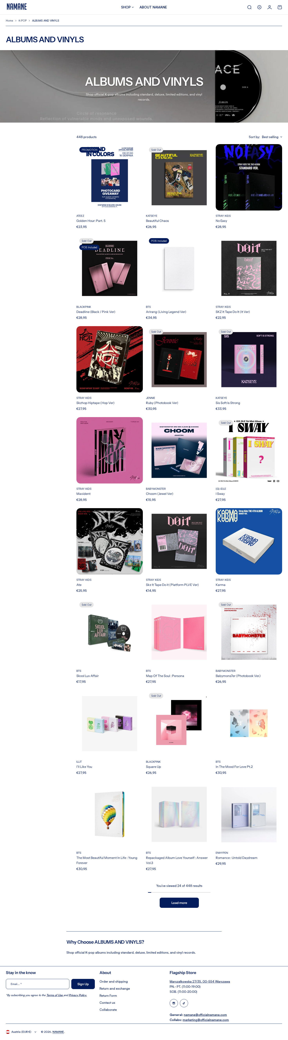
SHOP (126, 7)
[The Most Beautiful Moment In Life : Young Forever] (109, 814)
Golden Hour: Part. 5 (90, 221)
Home (9, 20)
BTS (148, 306)
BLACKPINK (83, 306)
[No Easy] (249, 177)
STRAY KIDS (223, 215)
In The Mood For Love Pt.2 (234, 767)
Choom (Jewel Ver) (159, 494)
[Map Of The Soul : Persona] (179, 632)
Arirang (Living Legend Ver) (166, 312)
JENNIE (150, 397)
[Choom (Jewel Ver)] (179, 450)
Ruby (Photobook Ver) (162, 403)
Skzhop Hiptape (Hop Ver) (95, 403)
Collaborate (108, 1010)
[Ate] (109, 541)
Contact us (107, 1003)
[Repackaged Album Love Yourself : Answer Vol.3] (179, 814)
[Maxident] (109, 450)
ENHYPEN (222, 852)
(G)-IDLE (221, 488)
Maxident (83, 494)
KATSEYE (151, 215)
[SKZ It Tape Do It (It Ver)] (249, 268)
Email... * (16, 984)
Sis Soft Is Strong (228, 403)
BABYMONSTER (156, 488)
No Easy (221, 221)
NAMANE (58, 1031)
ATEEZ (80, 215)
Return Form (108, 996)
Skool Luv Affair (87, 676)
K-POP (23, 20)
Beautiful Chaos (157, 221)
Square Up (153, 767)
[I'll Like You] (109, 723)
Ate (79, 585)
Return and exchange (115, 988)
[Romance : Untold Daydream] (249, 814)
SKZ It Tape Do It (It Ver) (233, 312)
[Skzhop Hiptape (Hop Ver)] (109, 359)
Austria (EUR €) (21, 1032)
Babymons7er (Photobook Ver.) (238, 676)
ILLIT (79, 761)
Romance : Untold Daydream (236, 858)
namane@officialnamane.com (205, 1015)
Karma (221, 585)
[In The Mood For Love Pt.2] (249, 723)
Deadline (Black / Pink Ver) (95, 312)
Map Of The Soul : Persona (165, 676)
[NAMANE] (16, 7)
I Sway (220, 494)
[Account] (269, 7)
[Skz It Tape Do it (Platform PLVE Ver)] (179, 541)
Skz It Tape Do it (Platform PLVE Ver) (172, 585)
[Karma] (249, 541)
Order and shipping (114, 981)
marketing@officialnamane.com (206, 1020)
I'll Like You (84, 767)
